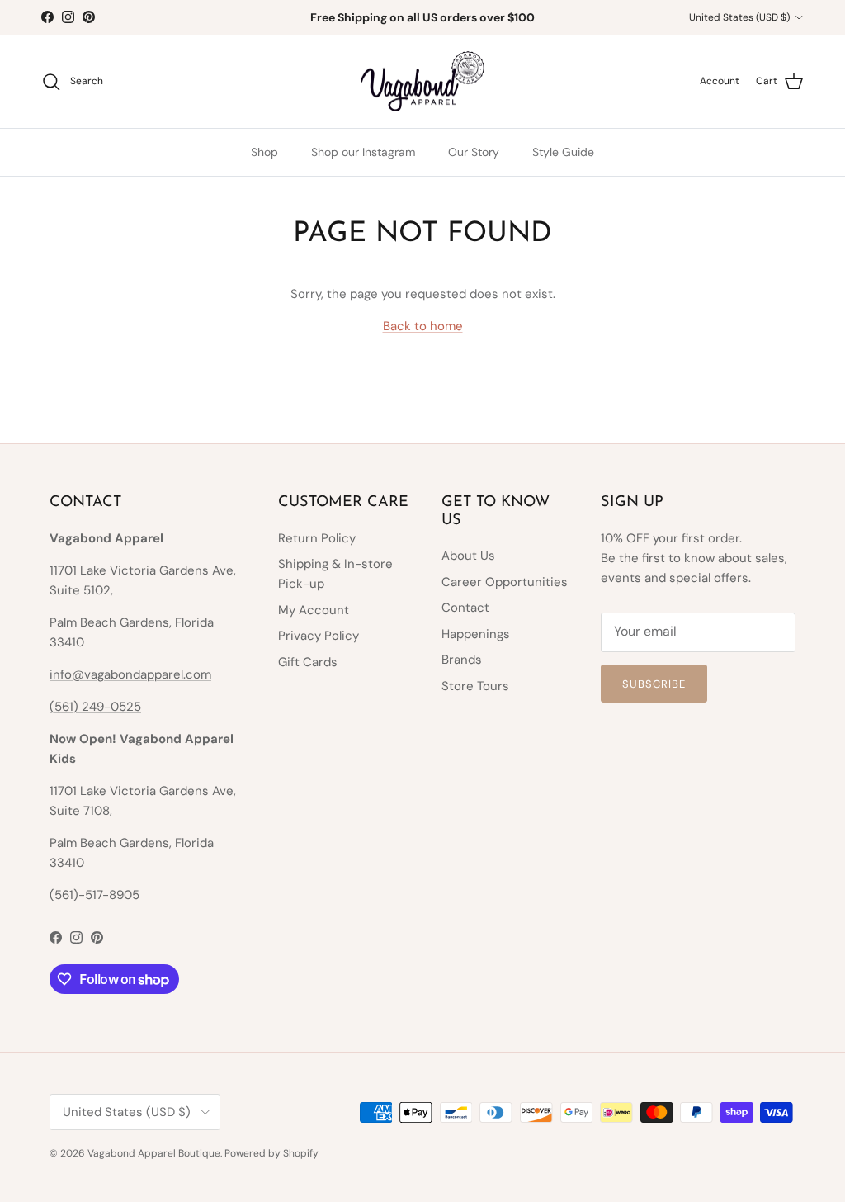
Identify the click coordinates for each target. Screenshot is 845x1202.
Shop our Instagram (363, 151)
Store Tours (475, 686)
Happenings (475, 634)
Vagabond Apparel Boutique (153, 1153)
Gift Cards (308, 662)
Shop (264, 151)
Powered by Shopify (271, 1153)
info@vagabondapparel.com (130, 674)
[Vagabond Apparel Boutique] (422, 81)
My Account (313, 610)
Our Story (473, 151)
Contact (465, 607)
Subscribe (654, 684)
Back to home (423, 326)
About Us (468, 555)
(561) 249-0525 (95, 706)
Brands (461, 659)
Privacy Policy (318, 635)
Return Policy (317, 538)
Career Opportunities (504, 582)
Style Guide (563, 151)
